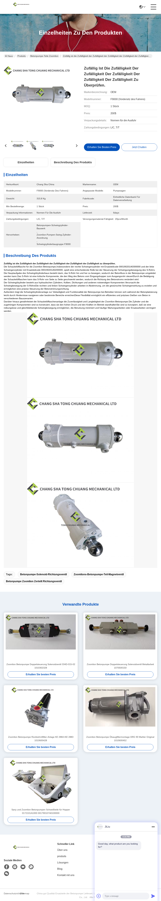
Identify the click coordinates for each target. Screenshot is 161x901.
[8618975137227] (31, 867)
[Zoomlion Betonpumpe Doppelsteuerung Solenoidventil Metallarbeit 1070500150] (120, 637)
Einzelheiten (26, 162)
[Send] (153, 896)
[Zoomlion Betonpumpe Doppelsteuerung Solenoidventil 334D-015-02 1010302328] (41, 637)
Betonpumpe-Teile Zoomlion (44, 56)
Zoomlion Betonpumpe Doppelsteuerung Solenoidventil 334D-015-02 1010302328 (40, 666)
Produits (21, 56)
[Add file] (99, 896)
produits (61, 856)
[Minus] (153, 827)
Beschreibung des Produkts (73, 162)
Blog (59, 868)
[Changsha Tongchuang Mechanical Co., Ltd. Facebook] (6, 867)
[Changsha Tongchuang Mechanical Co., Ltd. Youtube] (23, 867)
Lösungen (62, 862)
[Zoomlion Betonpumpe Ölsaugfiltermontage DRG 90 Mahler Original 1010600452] (120, 710)
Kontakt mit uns (65, 875)
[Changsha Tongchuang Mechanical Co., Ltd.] (21, 7)
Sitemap (25, 893)
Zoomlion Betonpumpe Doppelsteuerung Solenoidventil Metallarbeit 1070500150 (120, 666)
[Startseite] (21, 851)
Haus (10, 56)
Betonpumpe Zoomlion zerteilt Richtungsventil (34, 581)
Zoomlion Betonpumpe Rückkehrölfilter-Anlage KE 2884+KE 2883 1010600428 (40, 739)
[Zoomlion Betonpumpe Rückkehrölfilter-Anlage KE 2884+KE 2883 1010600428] (41, 710)
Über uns (62, 850)
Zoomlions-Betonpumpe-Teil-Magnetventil (99, 574)
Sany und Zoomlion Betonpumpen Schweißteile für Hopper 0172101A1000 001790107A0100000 (40, 811)
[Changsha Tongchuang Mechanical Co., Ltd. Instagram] (15, 867)
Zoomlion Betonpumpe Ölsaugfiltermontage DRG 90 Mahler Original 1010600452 (120, 739)
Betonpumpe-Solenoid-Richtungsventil (43, 574)
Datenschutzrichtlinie (11, 893)
